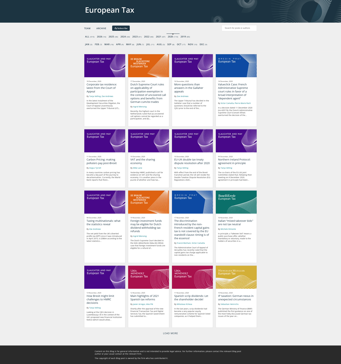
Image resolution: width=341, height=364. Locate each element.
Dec (203, 44)
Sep (170, 44)
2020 (173, 36)
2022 (149, 36)
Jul (150, 44)
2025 (113, 36)
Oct (181, 44)
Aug (161, 44)
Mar (109, 44)
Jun (140, 44)
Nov (192, 44)
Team (87, 28)
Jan (88, 44)
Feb (98, 44)
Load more (170, 333)
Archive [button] (101, 28)
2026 (101, 36)
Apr (120, 44)
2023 (137, 36)
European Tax (109, 10)
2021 (160, 36)
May (130, 44)
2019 (185, 36)
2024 (125, 36)
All (90, 36)
